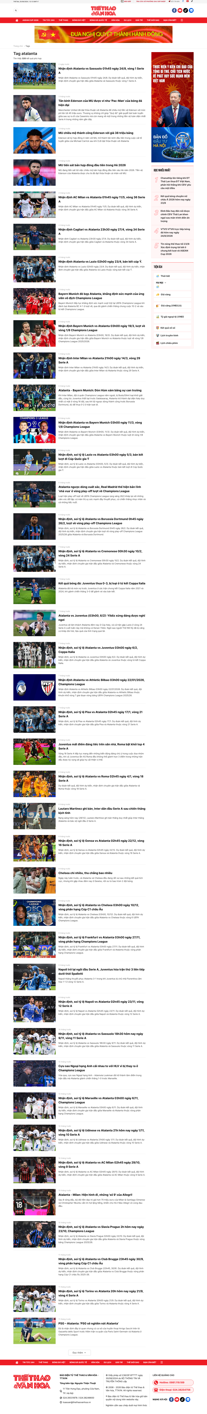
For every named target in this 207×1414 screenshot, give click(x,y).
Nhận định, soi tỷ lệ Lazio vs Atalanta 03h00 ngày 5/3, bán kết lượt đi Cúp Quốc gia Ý (100, 457)
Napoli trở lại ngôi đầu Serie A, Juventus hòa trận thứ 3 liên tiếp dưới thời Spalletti (101, 971)
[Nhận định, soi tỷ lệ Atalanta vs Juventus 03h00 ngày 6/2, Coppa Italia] (34, 655)
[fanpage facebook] (174, 10)
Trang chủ (18, 46)
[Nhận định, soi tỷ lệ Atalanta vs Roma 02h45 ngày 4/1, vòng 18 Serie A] (34, 784)
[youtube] (180, 10)
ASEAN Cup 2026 (30, 20)
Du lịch (127, 20)
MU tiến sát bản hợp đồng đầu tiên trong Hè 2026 (92, 165)
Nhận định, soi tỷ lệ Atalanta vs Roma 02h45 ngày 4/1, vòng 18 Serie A (100, 778)
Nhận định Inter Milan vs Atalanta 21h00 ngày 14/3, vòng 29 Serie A (99, 360)
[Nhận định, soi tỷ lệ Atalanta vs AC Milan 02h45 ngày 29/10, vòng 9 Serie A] (34, 1170)
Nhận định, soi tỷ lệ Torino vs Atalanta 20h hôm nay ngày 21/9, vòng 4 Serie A (100, 1293)
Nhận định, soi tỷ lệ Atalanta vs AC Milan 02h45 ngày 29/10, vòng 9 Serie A (99, 1164)
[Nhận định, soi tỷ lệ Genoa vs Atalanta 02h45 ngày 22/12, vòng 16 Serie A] (34, 848)
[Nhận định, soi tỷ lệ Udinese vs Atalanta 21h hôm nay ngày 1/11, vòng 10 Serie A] (34, 1138)
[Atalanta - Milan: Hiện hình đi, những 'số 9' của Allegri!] (34, 1202)
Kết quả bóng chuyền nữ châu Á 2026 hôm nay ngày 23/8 (176, 199)
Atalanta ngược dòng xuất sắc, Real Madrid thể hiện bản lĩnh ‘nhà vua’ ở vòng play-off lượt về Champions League (99, 489)
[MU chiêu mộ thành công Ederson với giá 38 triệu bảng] (34, 140)
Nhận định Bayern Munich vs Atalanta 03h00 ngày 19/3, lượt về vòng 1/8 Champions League (101, 328)
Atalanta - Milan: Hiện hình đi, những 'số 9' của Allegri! (95, 1194)
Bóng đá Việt (78, 20)
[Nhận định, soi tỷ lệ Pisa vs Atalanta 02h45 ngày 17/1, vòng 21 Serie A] (34, 719)
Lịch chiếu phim (169, 343)
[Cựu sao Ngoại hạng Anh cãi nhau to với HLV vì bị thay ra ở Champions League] (34, 1073)
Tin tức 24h (48, 20)
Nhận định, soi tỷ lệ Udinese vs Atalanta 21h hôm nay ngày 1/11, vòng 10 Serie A (101, 1132)
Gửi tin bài (175, 1)
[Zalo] (191, 10)
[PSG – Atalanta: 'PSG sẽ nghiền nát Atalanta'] (34, 1331)
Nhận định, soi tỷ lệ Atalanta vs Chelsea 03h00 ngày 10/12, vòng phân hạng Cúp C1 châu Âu (98, 907)
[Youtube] (187, 1)
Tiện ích (158, 266)
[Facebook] (182, 1)
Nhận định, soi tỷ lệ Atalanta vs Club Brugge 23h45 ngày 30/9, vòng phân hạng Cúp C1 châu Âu (101, 1261)
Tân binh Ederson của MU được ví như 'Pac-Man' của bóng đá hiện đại (100, 103)
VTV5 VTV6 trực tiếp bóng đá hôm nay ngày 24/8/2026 (175, 232)
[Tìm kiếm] (15, 10)
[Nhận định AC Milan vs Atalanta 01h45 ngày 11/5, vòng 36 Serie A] (34, 204)
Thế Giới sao (153, 20)
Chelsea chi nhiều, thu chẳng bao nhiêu (85, 873)
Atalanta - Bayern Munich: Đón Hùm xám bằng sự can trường (100, 390)
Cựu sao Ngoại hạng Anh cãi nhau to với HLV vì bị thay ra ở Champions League (98, 1068)
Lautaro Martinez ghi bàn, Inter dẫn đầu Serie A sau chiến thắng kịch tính (101, 811)
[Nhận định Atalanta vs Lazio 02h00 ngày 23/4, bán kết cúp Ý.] (34, 269)
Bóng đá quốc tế (98, 20)
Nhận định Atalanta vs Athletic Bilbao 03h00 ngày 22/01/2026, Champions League (101, 682)
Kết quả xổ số (168, 327)
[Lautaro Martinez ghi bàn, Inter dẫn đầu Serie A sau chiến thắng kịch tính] (34, 816)
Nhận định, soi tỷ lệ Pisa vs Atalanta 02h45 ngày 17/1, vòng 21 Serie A (100, 714)
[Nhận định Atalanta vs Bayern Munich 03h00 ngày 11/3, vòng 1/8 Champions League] (34, 430)
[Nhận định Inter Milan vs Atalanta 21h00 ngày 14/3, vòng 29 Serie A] (34, 365)
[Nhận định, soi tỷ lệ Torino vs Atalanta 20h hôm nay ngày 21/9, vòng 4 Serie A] (34, 1298)
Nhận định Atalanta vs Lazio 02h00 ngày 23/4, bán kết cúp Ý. (100, 261)
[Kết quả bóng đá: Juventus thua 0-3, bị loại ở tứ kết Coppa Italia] (34, 591)
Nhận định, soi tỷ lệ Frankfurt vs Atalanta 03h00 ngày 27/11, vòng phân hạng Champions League (99, 939)
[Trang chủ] (16, 20)
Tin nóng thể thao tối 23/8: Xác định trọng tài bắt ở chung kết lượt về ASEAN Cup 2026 (175, 248)
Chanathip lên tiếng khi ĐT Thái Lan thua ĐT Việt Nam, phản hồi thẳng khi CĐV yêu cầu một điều (176, 183)
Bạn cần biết (169, 20)
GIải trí (139, 20)
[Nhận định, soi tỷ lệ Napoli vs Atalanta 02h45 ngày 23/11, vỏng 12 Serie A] (34, 1009)
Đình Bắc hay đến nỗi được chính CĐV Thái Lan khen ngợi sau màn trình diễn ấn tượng (175, 216)
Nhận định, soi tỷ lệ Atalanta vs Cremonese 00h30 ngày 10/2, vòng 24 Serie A (100, 553)
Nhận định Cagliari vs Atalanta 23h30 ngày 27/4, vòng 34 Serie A (101, 231)
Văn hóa (115, 20)
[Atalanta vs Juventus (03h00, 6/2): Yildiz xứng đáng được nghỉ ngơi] (34, 623)
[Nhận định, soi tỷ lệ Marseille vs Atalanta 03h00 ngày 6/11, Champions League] (34, 1105)
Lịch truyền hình (169, 335)
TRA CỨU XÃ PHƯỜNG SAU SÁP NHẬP (150, 1)
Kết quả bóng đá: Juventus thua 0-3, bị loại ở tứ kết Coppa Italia (101, 583)
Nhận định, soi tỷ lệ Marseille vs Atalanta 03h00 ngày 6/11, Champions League (98, 1100)
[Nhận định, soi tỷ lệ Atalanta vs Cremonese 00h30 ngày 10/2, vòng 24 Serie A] (34, 558)
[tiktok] (185, 10)
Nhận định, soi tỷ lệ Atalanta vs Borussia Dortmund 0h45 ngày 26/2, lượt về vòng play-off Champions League (100, 521)
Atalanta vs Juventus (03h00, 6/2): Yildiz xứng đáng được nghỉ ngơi (101, 618)
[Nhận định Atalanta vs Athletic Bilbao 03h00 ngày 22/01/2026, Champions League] (34, 687)
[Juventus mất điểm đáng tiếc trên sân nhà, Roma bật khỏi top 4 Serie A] (34, 752)
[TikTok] (193, 1)
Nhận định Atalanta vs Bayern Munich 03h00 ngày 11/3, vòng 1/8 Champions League (100, 424)
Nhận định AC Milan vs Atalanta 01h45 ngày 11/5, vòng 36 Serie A (101, 199)
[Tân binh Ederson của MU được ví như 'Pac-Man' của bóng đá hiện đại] (34, 108)
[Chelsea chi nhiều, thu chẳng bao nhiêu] (34, 880)
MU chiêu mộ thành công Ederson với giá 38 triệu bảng (95, 133)
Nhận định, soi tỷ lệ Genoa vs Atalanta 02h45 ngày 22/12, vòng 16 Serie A (101, 843)
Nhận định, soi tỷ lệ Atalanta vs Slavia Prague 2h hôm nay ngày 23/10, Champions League (101, 1229)
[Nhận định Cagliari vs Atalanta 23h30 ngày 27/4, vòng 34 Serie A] (34, 237)
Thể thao (63, 20)
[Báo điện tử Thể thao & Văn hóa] (103, 10)
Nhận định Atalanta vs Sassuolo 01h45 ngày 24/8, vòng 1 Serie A (101, 70)
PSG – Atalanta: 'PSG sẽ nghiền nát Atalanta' (88, 1323)
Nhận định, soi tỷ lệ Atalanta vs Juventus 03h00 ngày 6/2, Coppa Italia (98, 650)
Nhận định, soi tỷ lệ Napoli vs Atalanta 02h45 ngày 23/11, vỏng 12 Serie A (101, 1004)
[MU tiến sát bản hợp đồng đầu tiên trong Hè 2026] (34, 172)
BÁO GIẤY (127, 1)
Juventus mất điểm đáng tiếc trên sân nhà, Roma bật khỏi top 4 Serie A (101, 746)
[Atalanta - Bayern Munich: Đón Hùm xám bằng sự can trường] (34, 398)
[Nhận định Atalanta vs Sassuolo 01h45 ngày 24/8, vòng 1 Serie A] (34, 76)
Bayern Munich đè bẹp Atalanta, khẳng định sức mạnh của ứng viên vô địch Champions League (101, 296)
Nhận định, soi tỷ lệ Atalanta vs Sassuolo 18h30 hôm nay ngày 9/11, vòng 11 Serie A (100, 1036)
